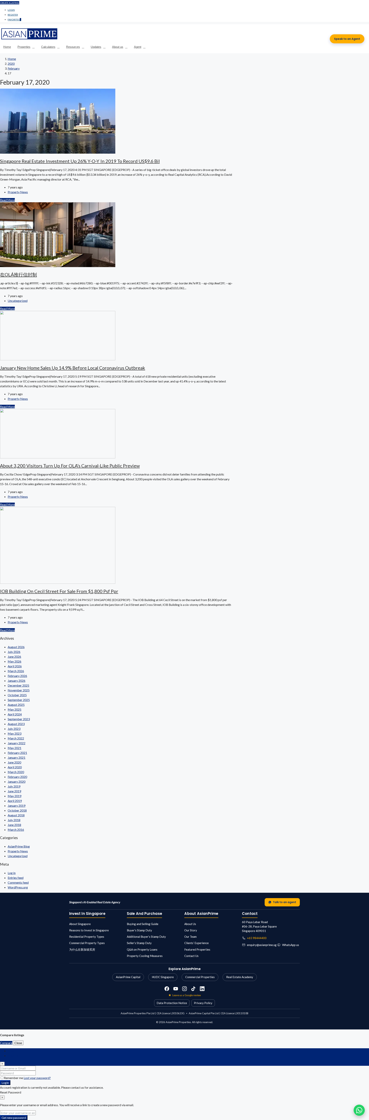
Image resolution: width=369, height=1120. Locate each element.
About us (117, 46)
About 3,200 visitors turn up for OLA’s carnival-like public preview (70, 465)
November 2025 (19, 690)
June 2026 (14, 656)
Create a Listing (9, 2)
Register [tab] (13, 1055)
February (14, 68)
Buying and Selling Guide (142, 924)
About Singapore (80, 924)
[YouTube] (175, 988)
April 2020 (15, 767)
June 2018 (14, 825)
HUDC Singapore (163, 977)
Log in (12, 873)
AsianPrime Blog (19, 846)
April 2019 (15, 801)
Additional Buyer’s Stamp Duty (146, 936)
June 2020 (14, 762)
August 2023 (16, 724)
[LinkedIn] (202, 988)
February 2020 (17, 777)
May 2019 (14, 796)
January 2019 (16, 805)
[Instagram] (184, 988)
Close (18, 1043)
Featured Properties (197, 949)
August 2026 (16, 647)
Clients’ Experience (196, 943)
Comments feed (18, 882)
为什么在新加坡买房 (82, 949)
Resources (73, 46)
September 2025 (19, 700)
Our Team (190, 936)
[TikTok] (193, 988)
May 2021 (14, 748)
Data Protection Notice (172, 1003)
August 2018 (16, 815)
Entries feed (15, 877)
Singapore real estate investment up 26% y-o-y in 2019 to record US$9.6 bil (80, 161)
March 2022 (16, 738)
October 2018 (17, 810)
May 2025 (14, 709)
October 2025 (17, 695)
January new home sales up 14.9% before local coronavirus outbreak (72, 368)
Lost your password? (37, 1078)
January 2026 (16, 680)
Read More (7, 200)
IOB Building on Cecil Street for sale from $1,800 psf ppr (59, 591)
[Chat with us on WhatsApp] (359, 1110)
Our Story (190, 930)
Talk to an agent (284, 902)
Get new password (14, 1117)
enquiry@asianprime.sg (262, 945)
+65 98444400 (257, 938)
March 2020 (16, 772)
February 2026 (17, 676)
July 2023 (14, 728)
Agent (137, 46)
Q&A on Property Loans (142, 949)
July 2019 (14, 786)
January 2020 (16, 781)
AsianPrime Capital (128, 977)
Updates (96, 46)
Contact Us (191, 956)
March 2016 (16, 829)
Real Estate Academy (239, 977)
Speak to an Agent (347, 39)
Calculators (48, 46)
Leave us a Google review (186, 995)
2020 (11, 63)
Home (7, 46)
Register (13, 14)
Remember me (14, 1078)
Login (11, 9)
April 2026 (15, 666)
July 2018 (14, 820)
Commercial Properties (200, 977)
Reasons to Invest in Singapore (89, 930)
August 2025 (16, 704)
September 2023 (19, 719)
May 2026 (14, 661)
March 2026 (16, 671)
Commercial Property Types (87, 943)
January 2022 (16, 743)
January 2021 (16, 757)
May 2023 (14, 733)
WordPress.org (18, 887)
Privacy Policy (203, 1003)
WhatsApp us (290, 945)
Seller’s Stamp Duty (139, 943)
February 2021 (17, 752)
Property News (18, 192)
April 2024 (15, 714)
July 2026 (14, 652)
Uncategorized (17, 300)
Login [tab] (11, 1051)
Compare (6, 1043)
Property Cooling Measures (145, 956)
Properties (23, 46)
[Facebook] (167, 988)
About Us (190, 924)
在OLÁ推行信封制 (18, 274)
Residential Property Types (86, 936)
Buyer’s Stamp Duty (139, 930)
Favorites (14, 19)
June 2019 (14, 791)
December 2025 (18, 685)
